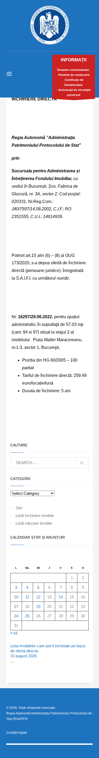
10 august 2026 (23, 656)
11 (27, 597)
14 (61, 597)
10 (16, 597)
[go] (82, 463)
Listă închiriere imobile (35, 515)
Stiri (19, 508)
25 (27, 616)
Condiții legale (16, 732)
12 (38, 597)
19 (38, 606)
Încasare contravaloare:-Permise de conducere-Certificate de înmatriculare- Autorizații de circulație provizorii (73, 76)
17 (16, 606)
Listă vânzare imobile (34, 523)
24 (16, 616)
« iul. (14, 633)
